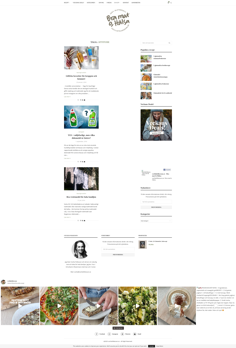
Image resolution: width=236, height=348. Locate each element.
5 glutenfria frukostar (161, 84)
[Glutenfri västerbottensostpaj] (146, 77)
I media (109, 2)
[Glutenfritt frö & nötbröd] (146, 95)
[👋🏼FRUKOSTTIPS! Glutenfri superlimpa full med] (98, 306)
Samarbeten (136, 2)
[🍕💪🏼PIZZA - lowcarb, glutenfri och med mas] (59, 306)
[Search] (171, 2)
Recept (66, 2)
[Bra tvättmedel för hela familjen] (81, 178)
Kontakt (126, 2)
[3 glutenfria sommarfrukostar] (146, 58)
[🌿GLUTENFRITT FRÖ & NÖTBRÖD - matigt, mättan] (20, 306)
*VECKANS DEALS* (78, 2)
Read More (159, 346)
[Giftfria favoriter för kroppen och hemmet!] (81, 57)
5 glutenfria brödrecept (161, 65)
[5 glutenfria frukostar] (146, 86)
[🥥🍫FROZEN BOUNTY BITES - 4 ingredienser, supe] (216, 306)
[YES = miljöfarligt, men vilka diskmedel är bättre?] (81, 117)
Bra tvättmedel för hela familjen (81, 197)
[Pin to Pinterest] (82, 100)
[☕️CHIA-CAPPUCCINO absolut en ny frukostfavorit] (177, 306)
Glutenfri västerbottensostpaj (160, 76)
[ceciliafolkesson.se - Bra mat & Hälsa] (146, 173)
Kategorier (91, 2)
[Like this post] (78, 100)
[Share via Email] (84, 100)
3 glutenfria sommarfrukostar (159, 57)
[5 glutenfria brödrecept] (146, 68)
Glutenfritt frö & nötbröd (162, 93)
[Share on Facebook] (80, 100)
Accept (152, 346)
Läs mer (66, 97)
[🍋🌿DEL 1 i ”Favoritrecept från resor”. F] (137, 306)
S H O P (116, 2)
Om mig (101, 2)
